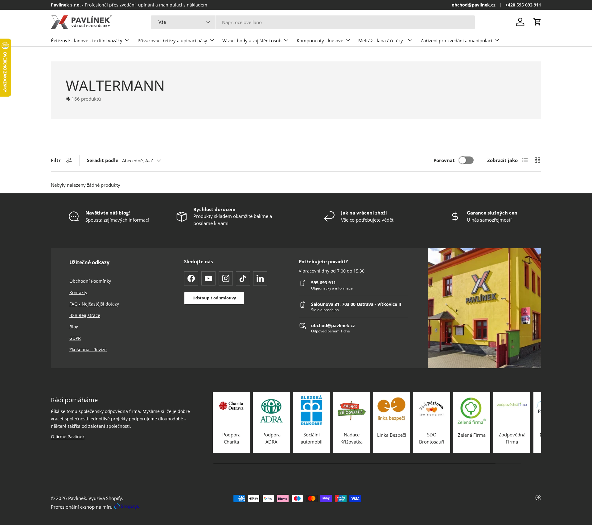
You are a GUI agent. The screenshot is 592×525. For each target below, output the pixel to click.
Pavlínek (77, 498)
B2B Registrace (84, 315)
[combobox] (313, 22)
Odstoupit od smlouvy (214, 298)
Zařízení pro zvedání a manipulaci (456, 40)
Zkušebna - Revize (88, 349)
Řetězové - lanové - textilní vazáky (86, 40)
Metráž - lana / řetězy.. (381, 40)
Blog (73, 327)
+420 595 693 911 (523, 5)
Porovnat (444, 160)
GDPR (75, 338)
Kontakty (78, 292)
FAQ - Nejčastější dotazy (94, 304)
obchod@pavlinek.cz (473, 5)
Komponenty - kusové (320, 40)
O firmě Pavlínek (67, 437)
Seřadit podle (102, 160)
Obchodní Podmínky (90, 281)
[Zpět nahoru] (459, 502)
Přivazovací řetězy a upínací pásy (172, 40)
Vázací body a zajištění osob (252, 40)
